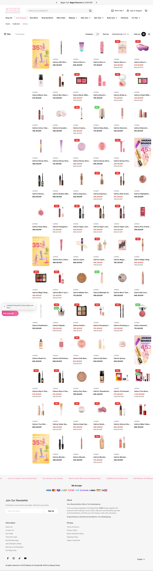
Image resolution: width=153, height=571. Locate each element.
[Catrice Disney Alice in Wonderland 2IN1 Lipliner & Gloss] (40, 146)
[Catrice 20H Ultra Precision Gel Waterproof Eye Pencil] (61, 47)
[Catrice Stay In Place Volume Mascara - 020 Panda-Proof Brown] (61, 376)
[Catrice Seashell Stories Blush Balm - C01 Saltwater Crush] (142, 310)
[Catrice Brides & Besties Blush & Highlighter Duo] (122, 80)
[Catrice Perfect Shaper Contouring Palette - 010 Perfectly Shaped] (81, 310)
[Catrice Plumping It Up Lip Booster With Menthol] (101, 310)
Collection (16, 24)
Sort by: (106, 34)
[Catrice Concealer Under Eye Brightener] (61, 113)
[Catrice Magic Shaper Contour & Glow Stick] (142, 245)
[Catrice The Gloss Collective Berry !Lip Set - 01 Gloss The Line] (142, 376)
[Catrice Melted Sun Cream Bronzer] (81, 277)
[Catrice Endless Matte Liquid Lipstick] (61, 179)
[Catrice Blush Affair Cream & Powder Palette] (81, 80)
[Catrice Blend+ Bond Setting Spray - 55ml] (40, 80)
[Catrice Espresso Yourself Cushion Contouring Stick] (81, 179)
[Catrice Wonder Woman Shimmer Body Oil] (101, 442)
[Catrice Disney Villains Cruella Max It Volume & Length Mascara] (40, 179)
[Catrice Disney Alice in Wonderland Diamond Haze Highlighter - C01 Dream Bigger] (81, 146)
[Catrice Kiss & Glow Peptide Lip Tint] (61, 245)
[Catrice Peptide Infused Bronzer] (61, 310)
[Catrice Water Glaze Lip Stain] (142, 409)
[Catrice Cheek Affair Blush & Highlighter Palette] (142, 80)
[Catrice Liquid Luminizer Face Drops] (101, 245)
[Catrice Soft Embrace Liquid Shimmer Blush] (61, 343)
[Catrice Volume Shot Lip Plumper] (122, 409)
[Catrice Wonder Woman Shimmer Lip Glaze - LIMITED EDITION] (122, 442)
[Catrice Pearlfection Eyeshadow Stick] (40, 310)
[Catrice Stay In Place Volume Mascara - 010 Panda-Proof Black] (40, 376)
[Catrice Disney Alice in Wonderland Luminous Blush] (101, 146)
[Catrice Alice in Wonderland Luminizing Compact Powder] (122, 47)
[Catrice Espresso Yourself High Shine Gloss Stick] (101, 179)
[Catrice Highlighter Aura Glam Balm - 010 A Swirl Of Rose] (142, 179)
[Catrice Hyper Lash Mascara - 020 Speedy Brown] (101, 212)
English (139, 559)
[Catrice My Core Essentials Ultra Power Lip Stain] (142, 277)
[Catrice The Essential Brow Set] (122, 376)
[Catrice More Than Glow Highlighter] (122, 277)
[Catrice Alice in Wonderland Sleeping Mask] (142, 47)
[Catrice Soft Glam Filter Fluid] (101, 343)
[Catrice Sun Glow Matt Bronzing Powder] (81, 376)
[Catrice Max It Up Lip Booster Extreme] (61, 277)
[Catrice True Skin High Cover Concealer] (40, 409)
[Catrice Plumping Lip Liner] (122, 310)
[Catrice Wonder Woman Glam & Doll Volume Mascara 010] (61, 442)
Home (8, 24)
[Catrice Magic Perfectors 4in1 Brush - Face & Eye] (122, 245)
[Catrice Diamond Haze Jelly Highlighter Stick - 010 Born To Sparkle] (142, 113)
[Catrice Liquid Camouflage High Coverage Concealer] (81, 245)
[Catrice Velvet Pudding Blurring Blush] (101, 409)
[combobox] (59, 10)
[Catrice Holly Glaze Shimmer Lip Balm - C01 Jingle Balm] (40, 212)
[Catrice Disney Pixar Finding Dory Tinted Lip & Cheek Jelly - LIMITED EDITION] (122, 146)
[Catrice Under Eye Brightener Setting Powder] (81, 409)
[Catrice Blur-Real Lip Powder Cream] (61, 80)
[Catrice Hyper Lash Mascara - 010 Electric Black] (81, 212)
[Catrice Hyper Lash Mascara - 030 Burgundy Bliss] (122, 212)
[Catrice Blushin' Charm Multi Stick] (101, 80)
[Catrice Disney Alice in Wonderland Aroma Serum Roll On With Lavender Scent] (61, 146)
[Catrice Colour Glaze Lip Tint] (40, 113)
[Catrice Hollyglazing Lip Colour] (61, 212)
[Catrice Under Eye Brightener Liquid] (61, 409)
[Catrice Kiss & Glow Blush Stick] (142, 212)
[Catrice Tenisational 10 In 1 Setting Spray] (101, 376)
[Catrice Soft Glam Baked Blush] (81, 343)
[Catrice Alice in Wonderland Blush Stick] (101, 47)
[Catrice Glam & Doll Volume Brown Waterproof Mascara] (122, 179)
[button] (56, 2)
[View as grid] (143, 34)
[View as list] (149, 34)
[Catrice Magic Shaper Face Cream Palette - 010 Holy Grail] (40, 277)
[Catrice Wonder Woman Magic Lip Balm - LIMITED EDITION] (81, 442)
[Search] (90, 10)
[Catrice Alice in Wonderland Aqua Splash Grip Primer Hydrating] (81, 47)
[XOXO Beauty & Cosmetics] (40, 54)
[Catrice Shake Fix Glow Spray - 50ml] (40, 343)
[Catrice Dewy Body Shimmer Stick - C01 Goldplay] (101, 113)
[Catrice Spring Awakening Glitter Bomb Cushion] (122, 343)
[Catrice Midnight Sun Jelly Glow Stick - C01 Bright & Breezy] (101, 277)
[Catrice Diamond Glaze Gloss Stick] (122, 113)
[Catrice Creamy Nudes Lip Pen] (81, 113)
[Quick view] (67, 43)
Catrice (55, 59)
